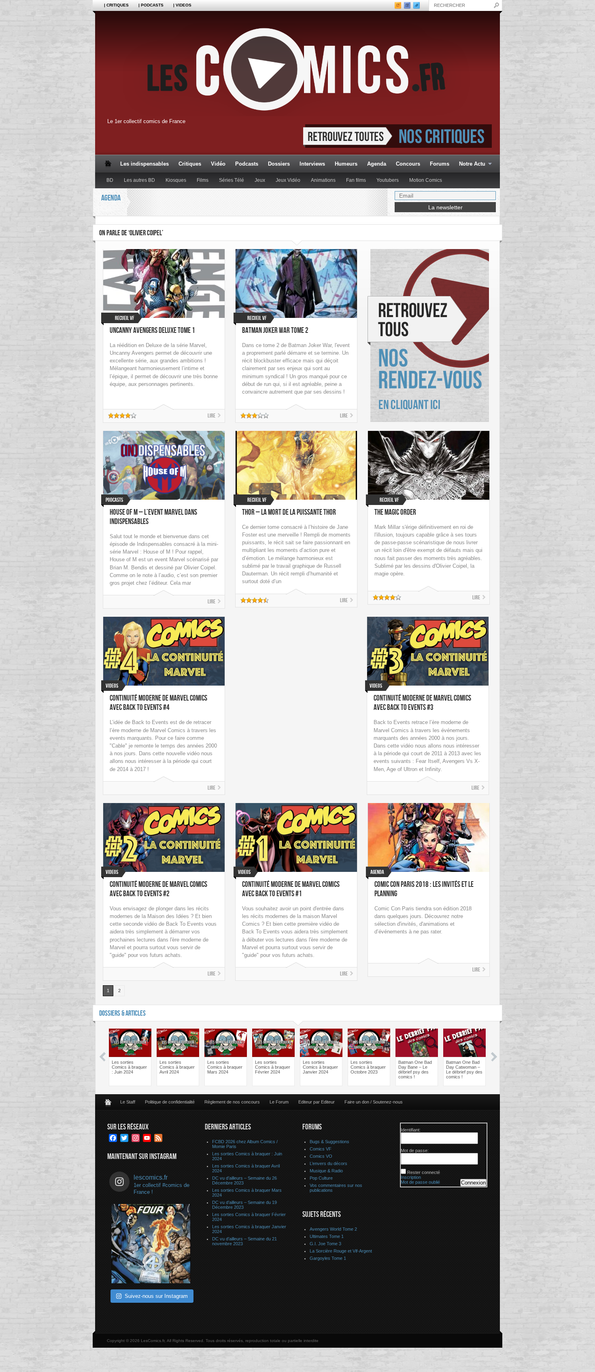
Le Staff (127, 1101)
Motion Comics (425, 180)
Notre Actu (469, 164)
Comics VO (321, 1156)
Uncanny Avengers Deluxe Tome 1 (152, 330)
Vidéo (218, 164)
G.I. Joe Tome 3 (325, 1243)
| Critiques (116, 5)
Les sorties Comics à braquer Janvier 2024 (320, 1067)
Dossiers (279, 164)
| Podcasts (151, 5)
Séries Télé (231, 180)
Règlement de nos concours (232, 1101)
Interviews (312, 164)
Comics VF (321, 1148)
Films (202, 180)
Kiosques (176, 180)
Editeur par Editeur (316, 1101)
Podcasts (246, 164)
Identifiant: (411, 1129)
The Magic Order (395, 512)
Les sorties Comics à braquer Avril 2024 (177, 1067)
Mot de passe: (415, 1150)
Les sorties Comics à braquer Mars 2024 (224, 1067)
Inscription (411, 1177)
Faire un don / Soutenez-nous (373, 1101)
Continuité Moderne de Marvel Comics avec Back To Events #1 (291, 889)
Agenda (376, 164)
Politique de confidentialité (170, 1101)
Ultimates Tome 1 (327, 1236)
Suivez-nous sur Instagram (156, 1296)
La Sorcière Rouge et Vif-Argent (341, 1250)
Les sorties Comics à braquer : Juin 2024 (129, 1067)
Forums (439, 164)
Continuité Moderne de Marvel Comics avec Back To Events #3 (422, 703)
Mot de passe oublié (420, 1182)
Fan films (356, 180)
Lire (211, 415)
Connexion (473, 1183)
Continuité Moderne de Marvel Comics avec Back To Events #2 (158, 889)
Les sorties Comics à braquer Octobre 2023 (368, 1067)
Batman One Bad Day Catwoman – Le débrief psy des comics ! (464, 1069)
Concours (408, 164)
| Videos (182, 5)
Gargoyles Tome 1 (328, 1258)
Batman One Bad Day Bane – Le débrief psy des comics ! (415, 1069)
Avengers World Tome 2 (333, 1229)
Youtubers (387, 180)
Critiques (189, 164)
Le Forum (279, 1101)
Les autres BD (139, 180)
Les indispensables (144, 164)
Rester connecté (423, 1172)
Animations (323, 180)
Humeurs (346, 164)
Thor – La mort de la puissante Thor (289, 512)
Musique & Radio (326, 1170)
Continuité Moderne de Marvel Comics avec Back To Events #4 (158, 703)
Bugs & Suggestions (329, 1141)
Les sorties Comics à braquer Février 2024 (272, 1067)
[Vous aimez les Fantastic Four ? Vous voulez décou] (151, 1243)
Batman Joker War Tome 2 (275, 330)
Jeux (260, 180)
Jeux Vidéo (288, 180)
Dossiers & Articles (122, 1013)
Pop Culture (321, 1178)
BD (109, 180)
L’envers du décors (328, 1163)
